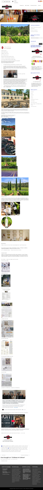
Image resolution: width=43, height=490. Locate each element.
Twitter (32, 93)
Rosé (2, 448)
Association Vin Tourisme (34, 99)
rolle (27, 447)
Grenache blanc (11, 447)
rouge (4, 448)
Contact (39, 5)
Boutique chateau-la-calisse (10, 56)
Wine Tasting (27, 5)
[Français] (39, 1)
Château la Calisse (18, 449)
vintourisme (6, 16)
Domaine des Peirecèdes (34, 31)
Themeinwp (31, 488)
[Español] (41, 1)
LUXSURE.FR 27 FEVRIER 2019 (15, 387)
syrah (6, 448)
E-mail (32, 96)
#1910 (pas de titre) (33, 106)
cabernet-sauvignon (11, 449)
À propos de (22, 5)
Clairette (23, 449)
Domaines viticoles (34, 5)
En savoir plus (26, 256)
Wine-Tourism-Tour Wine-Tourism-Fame (37, 57)
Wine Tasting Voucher (34, 102)
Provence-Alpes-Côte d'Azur (20, 447)
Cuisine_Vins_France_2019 (12, 450)
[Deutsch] (40, 1)
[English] (38, 1)
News (15, 447)
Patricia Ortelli (14, 451)
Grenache (6, 447)
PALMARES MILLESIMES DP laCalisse (14, 248)
